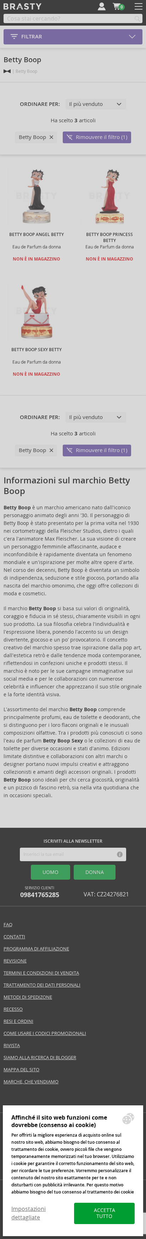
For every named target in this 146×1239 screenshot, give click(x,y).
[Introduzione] (7, 71)
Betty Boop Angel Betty (36, 234)
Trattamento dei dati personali (42, 985)
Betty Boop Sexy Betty (36, 350)
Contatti (14, 937)
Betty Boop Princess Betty (109, 237)
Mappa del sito (21, 1070)
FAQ (8, 925)
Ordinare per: (40, 104)
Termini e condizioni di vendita (41, 973)
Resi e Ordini (18, 1021)
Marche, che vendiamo (31, 1082)
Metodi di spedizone (28, 997)
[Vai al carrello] (116, 6)
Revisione (15, 961)
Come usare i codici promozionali (45, 1033)
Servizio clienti (39, 892)
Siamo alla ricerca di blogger (40, 1058)
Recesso (13, 1009)
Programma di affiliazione (36, 949)
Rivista (12, 1045)
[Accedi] (102, 6)
